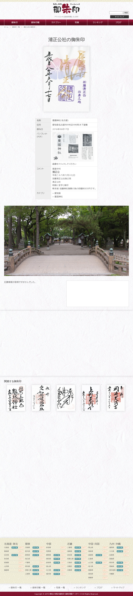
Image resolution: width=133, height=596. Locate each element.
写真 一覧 (60, 587)
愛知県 (57, 193)
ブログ (99, 587)
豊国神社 (58, 196)
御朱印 (21, 548)
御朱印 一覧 (16, 587)
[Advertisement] (66, 438)
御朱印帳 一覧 (38, 587)
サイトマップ (119, 17)
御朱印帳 (14, 547)
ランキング (81, 587)
